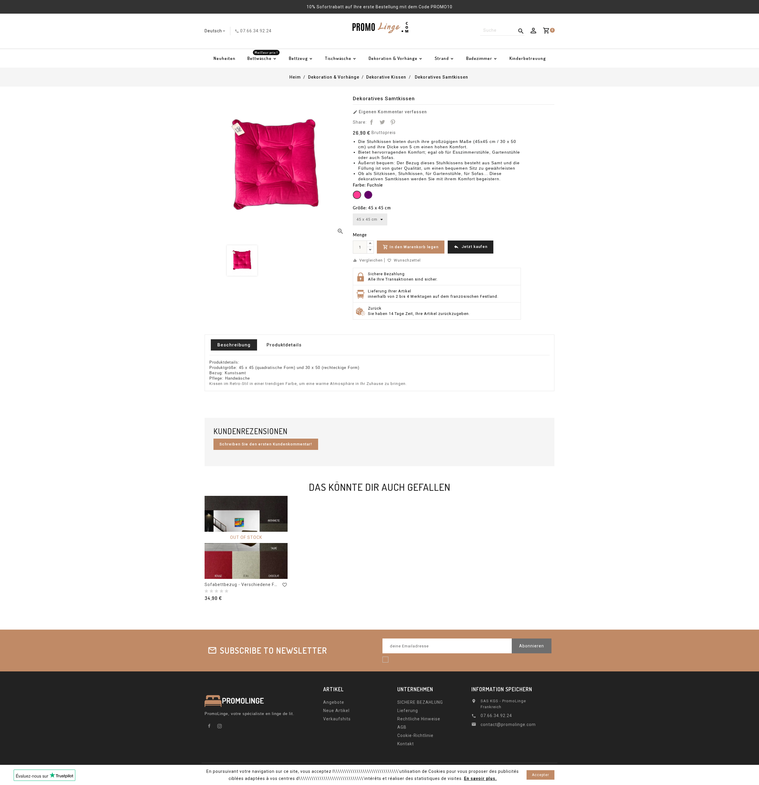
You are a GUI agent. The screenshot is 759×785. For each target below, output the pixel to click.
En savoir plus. (480, 778)
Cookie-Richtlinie (415, 735)
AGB (401, 727)
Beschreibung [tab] (234, 345)
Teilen (371, 122)
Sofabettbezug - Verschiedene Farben (246, 584)
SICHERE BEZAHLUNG (420, 702)
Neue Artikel (336, 710)
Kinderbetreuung (527, 58)
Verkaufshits (337, 718)
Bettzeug (298, 58)
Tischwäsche (338, 58)
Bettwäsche (262, 56)
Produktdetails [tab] (284, 345)
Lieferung (407, 710)
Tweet (382, 122)
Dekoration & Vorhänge (393, 58)
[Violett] (368, 195)
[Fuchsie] (357, 195)
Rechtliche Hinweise (418, 718)
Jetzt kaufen (470, 246)
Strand (442, 58)
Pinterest (393, 122)
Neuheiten (224, 58)
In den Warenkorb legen (411, 247)
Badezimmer (479, 58)
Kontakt (405, 743)
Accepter (540, 775)
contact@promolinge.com (508, 724)
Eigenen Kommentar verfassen (390, 111)
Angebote (333, 702)
